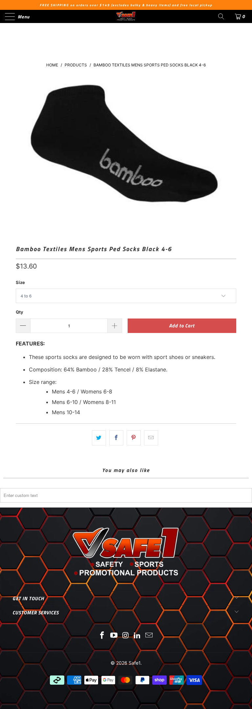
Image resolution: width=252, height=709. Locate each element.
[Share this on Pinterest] (134, 437)
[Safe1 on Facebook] (102, 636)
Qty (19, 312)
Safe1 (134, 663)
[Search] (221, 16)
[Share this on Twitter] (99, 437)
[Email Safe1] (149, 636)
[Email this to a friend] (151, 437)
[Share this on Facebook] (116, 437)
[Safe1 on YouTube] (114, 636)
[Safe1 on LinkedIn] (137, 636)
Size (20, 282)
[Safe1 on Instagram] (126, 636)
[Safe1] (126, 16)
